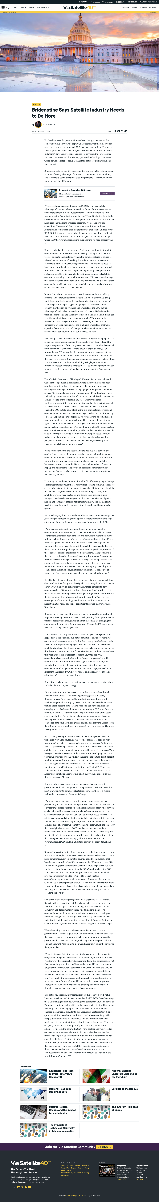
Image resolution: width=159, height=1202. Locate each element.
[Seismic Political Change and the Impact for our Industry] (33, 1112)
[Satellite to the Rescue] (96, 1094)
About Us (30, 7)
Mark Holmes (49, 124)
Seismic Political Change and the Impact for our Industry (62, 1110)
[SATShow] (95, 2)
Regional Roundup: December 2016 (60, 1090)
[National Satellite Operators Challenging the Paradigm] (96, 1076)
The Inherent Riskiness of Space (125, 1108)
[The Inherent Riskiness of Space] (96, 1112)
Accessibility (65, 1175)
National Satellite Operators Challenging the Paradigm (124, 1073)
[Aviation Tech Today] (148, 1)
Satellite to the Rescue (125, 1088)
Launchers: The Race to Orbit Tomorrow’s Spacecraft (61, 1073)
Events (134, 7)
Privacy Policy (66, 1170)
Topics (13, 7)
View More (106, 194)
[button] (3, 7)
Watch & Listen (42, 7)
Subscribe (152, 7)
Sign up (139, 1179)
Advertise (143, 7)
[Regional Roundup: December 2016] (33, 1094)
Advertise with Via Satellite (79, 1165)
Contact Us (65, 1168)
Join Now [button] (103, 1146)
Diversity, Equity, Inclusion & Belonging (75, 1173)
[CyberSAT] (120, 2)
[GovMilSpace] (107, 2)
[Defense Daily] (132, 1)
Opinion (22, 7)
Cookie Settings (84, 1168)
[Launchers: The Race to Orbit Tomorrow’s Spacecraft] (33, 1076)
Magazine (125, 7)
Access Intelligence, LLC (74, 1195)
